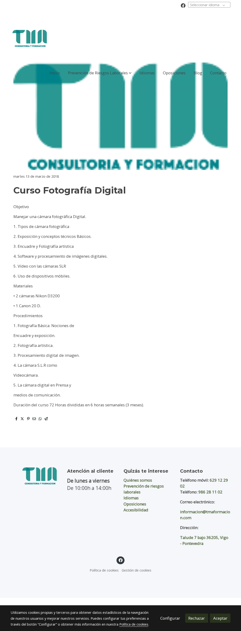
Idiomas (131, 498)
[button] (100, 73)
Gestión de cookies (136, 570)
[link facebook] (183, 5)
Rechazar (196, 618)
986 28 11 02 (210, 492)
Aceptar (220, 618)
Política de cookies (104, 570)
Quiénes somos (138, 480)
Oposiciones (135, 504)
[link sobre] (35, 475)
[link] (29, 38)
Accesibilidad (136, 510)
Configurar (170, 618)
